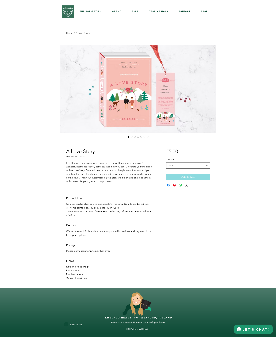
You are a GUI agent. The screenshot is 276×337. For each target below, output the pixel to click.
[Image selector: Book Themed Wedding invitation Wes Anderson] (128, 136)
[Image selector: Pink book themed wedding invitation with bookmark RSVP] (131, 136)
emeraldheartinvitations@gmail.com (145, 322)
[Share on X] (186, 185)
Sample (170, 159)
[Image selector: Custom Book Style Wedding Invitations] (134, 136)
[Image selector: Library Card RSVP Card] (141, 136)
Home (69, 33)
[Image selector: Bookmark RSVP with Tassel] (138, 136)
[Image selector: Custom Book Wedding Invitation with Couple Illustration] (144, 136)
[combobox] (188, 165)
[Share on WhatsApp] (180, 185)
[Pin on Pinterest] (174, 185)
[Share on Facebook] (168, 185)
